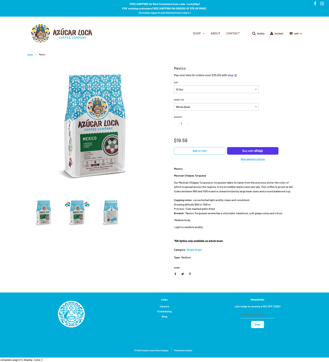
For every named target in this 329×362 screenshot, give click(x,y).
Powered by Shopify (183, 350)
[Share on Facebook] (176, 273)
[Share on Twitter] (182, 273)
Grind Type (179, 100)
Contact (233, 33)
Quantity (178, 117)
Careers (164, 306)
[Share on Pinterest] (190, 273)
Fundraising (164, 311)
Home (30, 54)
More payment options (253, 159)
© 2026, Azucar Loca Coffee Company (151, 350)
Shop (197, 33)
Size (176, 82)
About (216, 33)
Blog (164, 316)
